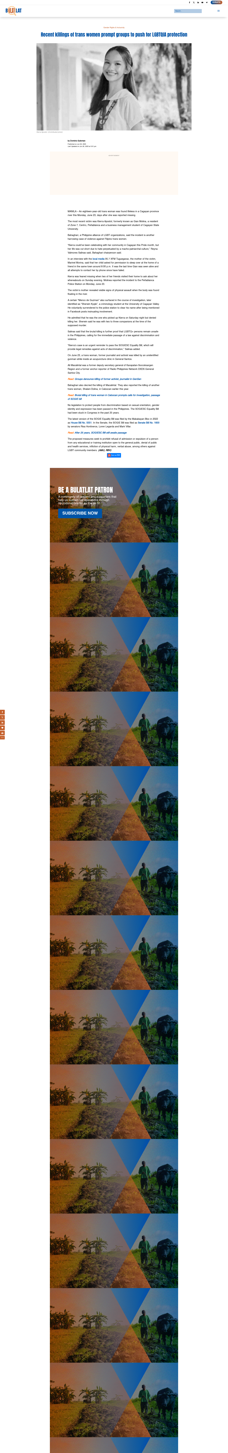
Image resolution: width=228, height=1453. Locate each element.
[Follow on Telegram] (206, 2)
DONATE (216, 2)
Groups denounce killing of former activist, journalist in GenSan (108, 379)
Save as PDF (115, 455)
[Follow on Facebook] (189, 2)
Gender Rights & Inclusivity (114, 27)
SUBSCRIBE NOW (80, 513)
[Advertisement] (120, 175)
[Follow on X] (193, 2)
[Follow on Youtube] (202, 2)
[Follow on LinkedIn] (198, 2)
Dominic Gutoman (77, 141)
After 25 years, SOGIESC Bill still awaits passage (100, 433)
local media (98, 259)
